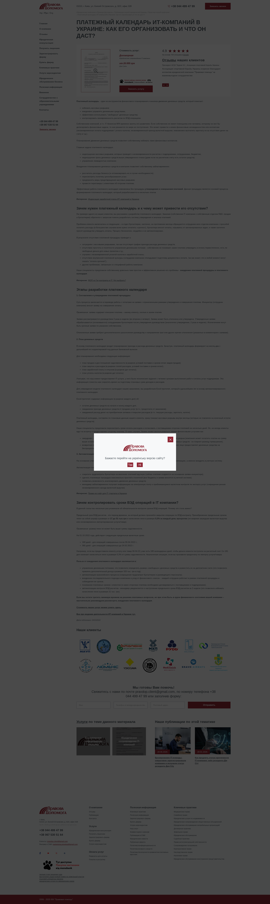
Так (130, 464)
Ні (140, 464)
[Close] (170, 439)
